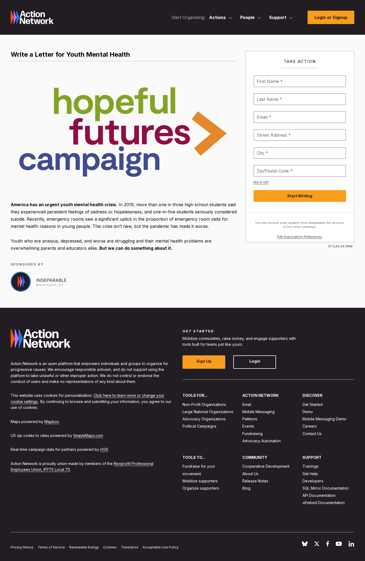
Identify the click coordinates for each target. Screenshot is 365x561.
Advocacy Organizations (204, 419)
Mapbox (51, 421)
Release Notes (255, 481)
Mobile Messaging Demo (324, 419)
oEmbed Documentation (323, 503)
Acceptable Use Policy (160, 547)
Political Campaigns (199, 426)
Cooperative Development (265, 466)
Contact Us (312, 433)
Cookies (110, 547)
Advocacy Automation (261, 441)
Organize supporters (201, 488)
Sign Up (204, 361)
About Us (250, 473)
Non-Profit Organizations (204, 404)
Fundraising (252, 433)
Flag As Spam (342, 246)
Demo (307, 411)
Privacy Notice (22, 547)
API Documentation (319, 495)
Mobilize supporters (200, 481)
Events (248, 426)
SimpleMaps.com (88, 435)
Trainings (310, 466)
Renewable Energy (84, 547)
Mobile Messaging (258, 411)
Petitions (249, 419)
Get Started (312, 404)
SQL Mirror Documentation (325, 488)
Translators (129, 547)
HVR (104, 449)
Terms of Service (51, 547)
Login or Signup (330, 17)
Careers (309, 426)
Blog (246, 488)
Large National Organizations (208, 411)
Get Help (310, 473)
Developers (312, 481)
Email (246, 404)
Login (254, 361)
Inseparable (51, 280)
